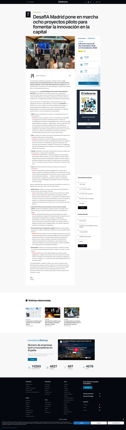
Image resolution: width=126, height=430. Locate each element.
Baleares (66, 407)
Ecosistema (47, 386)
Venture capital (48, 392)
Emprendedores (29, 412)
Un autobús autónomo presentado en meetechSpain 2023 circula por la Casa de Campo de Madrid (72, 322)
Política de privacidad (12, 427)
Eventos (46, 408)
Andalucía (66, 384)
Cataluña (66, 396)
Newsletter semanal (30, 416)
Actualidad (47, 384)
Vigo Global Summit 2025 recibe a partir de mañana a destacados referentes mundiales (53, 322)
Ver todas (88, 127)
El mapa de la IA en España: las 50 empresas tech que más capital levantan (33, 322)
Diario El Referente (40, 75)
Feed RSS (28, 414)
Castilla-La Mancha (68, 394)
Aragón (65, 386)
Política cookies (5, 427)
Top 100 (27, 408)
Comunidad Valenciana (69, 400)
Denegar (99, 423)
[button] (123, 419)
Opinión (27, 404)
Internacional (47, 412)
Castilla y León (67, 392)
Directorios (28, 400)
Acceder (32, 359)
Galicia (65, 404)
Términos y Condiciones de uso (32, 392)
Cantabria (66, 390)
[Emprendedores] (88, 2)
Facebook (85, 404)
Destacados (47, 406)
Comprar (88, 123)
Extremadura (66, 402)
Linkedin (85, 410)
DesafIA (32, 279)
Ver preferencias (116, 423)
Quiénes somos (29, 384)
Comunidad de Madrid (69, 398)
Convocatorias (48, 404)
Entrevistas (47, 388)
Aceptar (82, 423)
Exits (46, 410)
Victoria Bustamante (29, 325)
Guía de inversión (29, 410)
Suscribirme (87, 387)
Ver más (82, 207)
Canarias (66, 388)
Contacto (28, 386)
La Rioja (65, 405)
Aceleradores (48, 402)
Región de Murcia (67, 411)
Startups (47, 390)
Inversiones (47, 394)
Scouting (28, 406)
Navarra (65, 413)
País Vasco (66, 409)
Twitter (84, 407)
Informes (27, 402)
